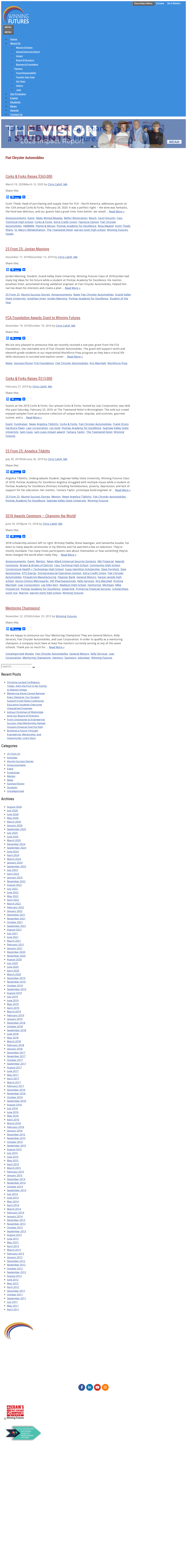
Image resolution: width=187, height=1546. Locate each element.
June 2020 (13, 967)
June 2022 (13, 892)
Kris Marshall (98, 363)
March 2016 (14, 1123)
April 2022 (13, 899)
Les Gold (54, 428)
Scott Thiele (122, 226)
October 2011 (15, 1294)
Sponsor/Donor (23, 363)
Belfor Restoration (75, 218)
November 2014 (16, 1182)
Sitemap (9, 1537)
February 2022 (15, 907)
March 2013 (14, 1249)
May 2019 (13, 1004)
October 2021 (15, 922)
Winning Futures (117, 230)
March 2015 (14, 1168)
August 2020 (14, 959)
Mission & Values (24, 47)
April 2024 (13, 855)
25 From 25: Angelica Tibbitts (28, 451)
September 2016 (16, 1101)
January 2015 (14, 1175)
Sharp (9, 230)
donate (29, 653)
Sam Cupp (26, 432)
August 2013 (14, 1235)
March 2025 (14, 840)
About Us (15, 43)
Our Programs (18, 94)
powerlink (68, 589)
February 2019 (15, 1015)
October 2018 (15, 1026)
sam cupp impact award (49, 432)
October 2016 (15, 1097)
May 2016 (13, 1115)
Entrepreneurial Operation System (59, 573)
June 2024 (13, 851)
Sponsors (70, 657)
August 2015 (14, 1149)
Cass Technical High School (71, 565)
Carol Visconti (106, 218)
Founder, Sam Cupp (25, 77)
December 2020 (16, 952)
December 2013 (16, 1220)
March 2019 (14, 1011)
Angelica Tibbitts (47, 424)
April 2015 (13, 1164)
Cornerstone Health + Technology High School (35, 569)
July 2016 (12, 1108)
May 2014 (13, 1201)
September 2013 (16, 1231)
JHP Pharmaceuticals (63, 581)
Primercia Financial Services (93, 589)
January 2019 (14, 1019)
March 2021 (14, 941)
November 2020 (16, 955)
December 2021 (16, 914)
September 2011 (16, 1298)
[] (33, 667)
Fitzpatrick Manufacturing (39, 577)
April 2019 (13, 1008)
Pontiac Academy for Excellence (76, 226)
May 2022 (13, 896)
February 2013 (15, 1253)
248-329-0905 (20, 1357)
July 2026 (12, 810)
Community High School (105, 565)
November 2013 (16, 1223)
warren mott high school (89, 230)
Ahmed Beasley (53, 218)
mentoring (94, 585)
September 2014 (16, 1190)
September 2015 (16, 1145)
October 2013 (15, 1227)
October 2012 (15, 1268)
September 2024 (16, 847)
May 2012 (13, 1283)
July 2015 (12, 1153)
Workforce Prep (117, 363)
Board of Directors (25, 60)
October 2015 (15, 1142)
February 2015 (15, 1171)
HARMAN (28, 226)
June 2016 (13, 1112)
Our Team (20, 81)
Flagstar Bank (66, 577)
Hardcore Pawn (15, 428)
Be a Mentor (174, 3)
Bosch (92, 218)
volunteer (84, 657)
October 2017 (15, 1060)
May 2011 (13, 1305)
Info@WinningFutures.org (27, 1361)
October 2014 (15, 1186)
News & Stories (18, 1515)
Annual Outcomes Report (28, 52)
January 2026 (14, 825)
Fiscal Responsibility (26, 73)
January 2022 (14, 911)
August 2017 (14, 1067)
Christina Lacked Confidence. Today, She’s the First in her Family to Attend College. (27, 686)
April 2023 (13, 874)
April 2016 (13, 1119)
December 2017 (16, 1052)
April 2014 (13, 1205)
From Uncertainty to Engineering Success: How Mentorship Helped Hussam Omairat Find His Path (26, 723)
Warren (23, 593)
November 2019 (16, 981)
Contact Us (16, 114)
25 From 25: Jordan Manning (27, 249)
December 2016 (16, 1089)
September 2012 (16, 1272)
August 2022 (14, 885)
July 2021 (12, 933)
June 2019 (13, 1000)
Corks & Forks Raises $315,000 (29, 378)
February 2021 (15, 944)
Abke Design (30, 1541)
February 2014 (15, 1212)
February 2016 (15, 1127)
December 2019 (16, 978)
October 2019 (15, 985)
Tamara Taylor (75, 432)
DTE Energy (29, 573)
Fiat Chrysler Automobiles (97, 294)
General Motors (86, 577)
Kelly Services (85, 581)
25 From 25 (13, 294)
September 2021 (16, 926)
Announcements (16, 218)
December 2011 (16, 1291)
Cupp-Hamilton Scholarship (82, 569)
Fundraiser (21, 424)
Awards (14, 110)
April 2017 (13, 1078)
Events (14, 98)
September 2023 (16, 866)
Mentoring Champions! (23, 608)
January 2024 (14, 862)
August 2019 (14, 993)
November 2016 (16, 1093)
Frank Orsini (120, 424)
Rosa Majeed (106, 226)
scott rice (12, 593)
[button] (93, 133)
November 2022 (16, 881)
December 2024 (16, 844)
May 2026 (13, 818)
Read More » (116, 211)
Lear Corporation (37, 428)
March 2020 (14, 974)
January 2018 (14, 1048)
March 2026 (14, 821)
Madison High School (73, 585)
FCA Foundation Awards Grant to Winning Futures (43, 318)
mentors (57, 657)
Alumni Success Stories (35, 294)
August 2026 (14, 806)
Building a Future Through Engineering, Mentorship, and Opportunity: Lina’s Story (24, 734)
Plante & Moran (45, 226)
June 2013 (13, 1238)
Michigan (108, 585)
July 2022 (12, 888)
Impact (19, 56)
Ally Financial (105, 561)
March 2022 (14, 903)
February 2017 (15, 1086)
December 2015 (16, 1134)
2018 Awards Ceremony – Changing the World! (41, 516)
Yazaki (9, 234)
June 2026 (13, 814)
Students (15, 102)
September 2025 (16, 829)
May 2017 (13, 1075)
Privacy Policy (18, 1526)
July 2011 (12, 1302)
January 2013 (14, 1257)
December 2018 (16, 1022)
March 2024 (14, 859)
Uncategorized (15, 653)
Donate (160, 3)
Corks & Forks (43, 222)
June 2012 (13, 1279)
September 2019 (16, 989)
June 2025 (13, 836)
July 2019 (12, 996)
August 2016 (14, 1104)
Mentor (56, 496)
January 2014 (14, 1216)
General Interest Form (22, 1472)
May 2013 (13, 1242)
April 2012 (13, 1287)
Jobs (18, 90)
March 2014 (14, 1209)
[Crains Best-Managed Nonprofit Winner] (15, 1418)
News (13, 106)
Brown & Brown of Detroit (36, 565)
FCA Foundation (44, 363)
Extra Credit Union (65, 222)
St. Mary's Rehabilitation (29, 230)
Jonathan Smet (36, 298)
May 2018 (13, 1037)
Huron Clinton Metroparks (32, 581)
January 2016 (14, 1130)
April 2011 (13, 1309)
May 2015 (13, 1160)
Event (30, 218)
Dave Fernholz (110, 569)
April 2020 (13, 970)
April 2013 (13, 1246)
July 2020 (12, 963)
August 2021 (14, 929)
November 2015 (16, 1138)
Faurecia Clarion (88, 222)
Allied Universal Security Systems (75, 561)
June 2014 (13, 1197)
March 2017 (14, 1082)
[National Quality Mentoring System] (23, 1440)
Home (13, 39)
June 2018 (13, 1034)
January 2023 (14, 877)
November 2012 (16, 1264)
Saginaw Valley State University (66, 500)
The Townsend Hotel (60, 230)
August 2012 (14, 1276)
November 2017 (16, 1056)
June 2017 (13, 1071)
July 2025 (12, 832)
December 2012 (16, 1261)
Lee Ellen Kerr (49, 585)
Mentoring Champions (36, 657)
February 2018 (15, 1045)
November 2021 (16, 918)
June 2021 (13, 937)
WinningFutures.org (32, 1533)
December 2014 (16, 1179)
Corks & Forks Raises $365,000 (29, 176)
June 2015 (13, 1156)
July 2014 (12, 1194)
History (19, 86)
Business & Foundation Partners (26, 66)
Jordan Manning (57, 298)
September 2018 (16, 1030)
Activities (12, 757)
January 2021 (14, 948)
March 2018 (14, 1041)
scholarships (120, 589)
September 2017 (16, 1063)
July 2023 (12, 870)
